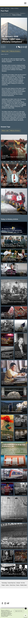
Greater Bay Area (11, 582)
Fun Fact (7, 8)
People (3, 585)
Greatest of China (14, 13)
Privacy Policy (4, 616)
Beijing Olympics (15, 51)
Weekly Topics (23, 585)
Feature (18, 585)
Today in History (14, 8)
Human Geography (6, 14)
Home (2, 8)
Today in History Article (9, 219)
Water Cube (5, 51)
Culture (7, 585)
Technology (4, 582)
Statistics (22, 13)
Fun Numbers (4, 13)
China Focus (12, 585)
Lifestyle (18, 582)
